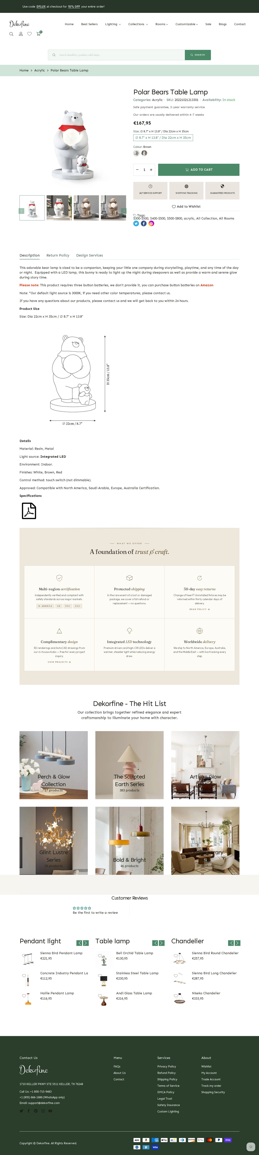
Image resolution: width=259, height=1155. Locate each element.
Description (30, 255)
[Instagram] (43, 1110)
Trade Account (211, 1079)
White (144, 153)
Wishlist (206, 1066)
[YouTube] (50, 1110)
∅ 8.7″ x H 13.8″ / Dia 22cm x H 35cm (163, 138)
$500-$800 (174, 218)
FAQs (117, 1066)
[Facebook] (29, 1110)
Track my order (211, 1086)
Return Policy (57, 255)
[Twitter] (21, 1110)
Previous (21, 211)
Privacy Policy (166, 1066)
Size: (161, 131)
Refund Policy (166, 1073)
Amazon (206, 285)
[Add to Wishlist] (24, 955)
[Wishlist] (29, 34)
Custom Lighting (168, 1111)
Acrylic (157, 100)
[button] (11, 33)
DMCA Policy (165, 1092)
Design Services (89, 255)
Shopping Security (213, 1092)
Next (124, 211)
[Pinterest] (36, 1110)
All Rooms (226, 218)
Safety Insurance (168, 1105)
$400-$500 (157, 218)
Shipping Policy (167, 1079)
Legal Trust (164, 1098)
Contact (119, 1079)
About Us (120, 1073)
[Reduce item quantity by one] (137, 170)
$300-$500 (140, 218)
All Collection (206, 218)
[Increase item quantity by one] (151, 170)
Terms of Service (168, 1086)
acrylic (189, 218)
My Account (209, 1073)
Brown (136, 153)
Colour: (142, 147)
